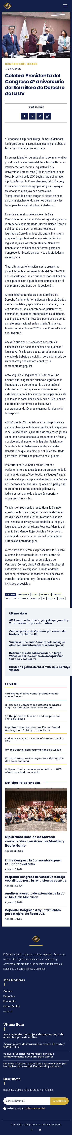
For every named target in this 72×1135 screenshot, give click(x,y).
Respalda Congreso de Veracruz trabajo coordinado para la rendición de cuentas (35, 879)
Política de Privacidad (35, 1108)
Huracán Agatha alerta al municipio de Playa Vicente (39, 668)
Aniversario (23, 594)
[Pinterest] (40, 116)
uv (44, 598)
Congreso (45, 594)
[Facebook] (24, 116)
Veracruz (52, 598)
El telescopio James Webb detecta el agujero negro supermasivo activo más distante (33, 706)
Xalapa (61, 598)
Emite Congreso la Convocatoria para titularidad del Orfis (33, 862)
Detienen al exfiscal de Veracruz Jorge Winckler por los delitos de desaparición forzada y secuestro (36, 656)
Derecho (57, 594)
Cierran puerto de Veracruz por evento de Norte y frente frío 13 (37, 632)
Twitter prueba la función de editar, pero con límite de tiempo (32, 717)
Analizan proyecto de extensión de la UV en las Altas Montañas (34, 895)
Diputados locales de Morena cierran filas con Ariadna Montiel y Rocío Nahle (34, 841)
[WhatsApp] (47, 116)
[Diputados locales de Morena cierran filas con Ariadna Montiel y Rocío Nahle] (36, 809)
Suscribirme (59, 1100)
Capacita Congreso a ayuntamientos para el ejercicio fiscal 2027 (33, 912)
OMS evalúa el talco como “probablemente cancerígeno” (31, 695)
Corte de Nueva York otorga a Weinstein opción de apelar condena (34, 760)
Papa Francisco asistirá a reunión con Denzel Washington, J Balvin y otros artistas (32, 729)
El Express (11, 598)
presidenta (23, 598)
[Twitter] (32, 116)
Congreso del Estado (21, 64)
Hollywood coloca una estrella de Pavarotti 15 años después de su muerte (33, 771)
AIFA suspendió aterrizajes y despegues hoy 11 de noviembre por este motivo (39, 621)
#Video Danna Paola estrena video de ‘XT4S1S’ (33, 749)
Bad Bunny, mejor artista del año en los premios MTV (34, 740)
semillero (35, 598)
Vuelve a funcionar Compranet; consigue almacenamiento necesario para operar (37, 643)
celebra (35, 594)
